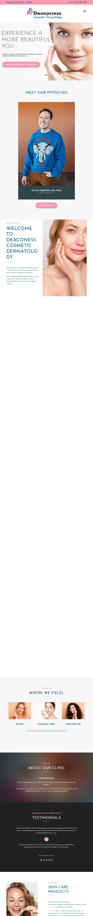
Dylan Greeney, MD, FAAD (46, 191)
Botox (19, 724)
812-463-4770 (81, 2)
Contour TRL (73, 724)
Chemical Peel (46, 724)
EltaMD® (51, 907)
